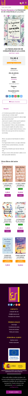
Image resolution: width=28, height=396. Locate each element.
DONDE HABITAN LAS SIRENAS (20, 256)
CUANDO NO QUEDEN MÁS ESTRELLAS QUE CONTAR (7, 256)
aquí (14, 385)
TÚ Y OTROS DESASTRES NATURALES (7, 220)
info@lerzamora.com (14, 314)
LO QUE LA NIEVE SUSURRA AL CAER (7, 184)
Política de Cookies (14, 332)
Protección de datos (14, 329)
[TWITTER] (11, 305)
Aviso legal (14, 324)
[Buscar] (26, 7)
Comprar (7, 195)
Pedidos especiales (14, 342)
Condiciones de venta (14, 327)
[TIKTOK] (14, 305)
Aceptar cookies (14, 392)
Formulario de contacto (14, 316)
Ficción (3, 10)
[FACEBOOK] (9, 305)
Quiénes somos (14, 340)
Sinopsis (6, 108)
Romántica (11, 10)
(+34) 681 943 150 (14, 311)
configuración (14, 387)
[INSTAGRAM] (16, 305)
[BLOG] (19, 305)
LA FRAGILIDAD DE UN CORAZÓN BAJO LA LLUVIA (20, 220)
